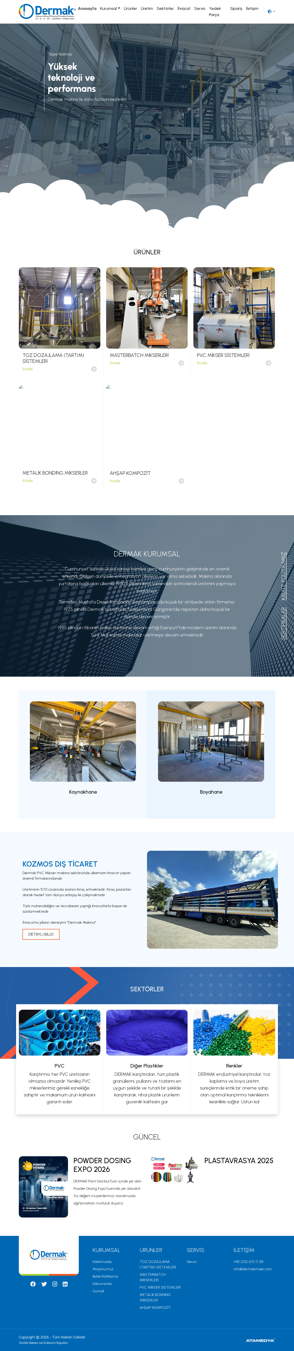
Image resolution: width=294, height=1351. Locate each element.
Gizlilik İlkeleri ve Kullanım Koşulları (43, 1343)
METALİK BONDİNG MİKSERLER (155, 1297)
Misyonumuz (103, 1269)
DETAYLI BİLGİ (41, 934)
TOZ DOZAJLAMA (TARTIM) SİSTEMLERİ (158, 1264)
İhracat (184, 8)
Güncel (98, 1291)
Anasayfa (87, 8)
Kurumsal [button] (108, 8)
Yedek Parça (215, 11)
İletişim (252, 8)
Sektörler (165, 8)
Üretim (147, 8)
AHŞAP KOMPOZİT (155, 1307)
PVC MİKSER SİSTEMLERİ (160, 1287)
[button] (271, 11)
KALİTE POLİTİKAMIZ (283, 576)
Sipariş (236, 8)
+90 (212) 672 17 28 (248, 1261)
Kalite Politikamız (105, 1276)
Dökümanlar (102, 1284)
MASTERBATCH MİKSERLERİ (153, 1277)
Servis (199, 8)
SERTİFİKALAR (283, 623)
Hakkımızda (102, 1261)
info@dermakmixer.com (253, 1269)
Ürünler (130, 8)
